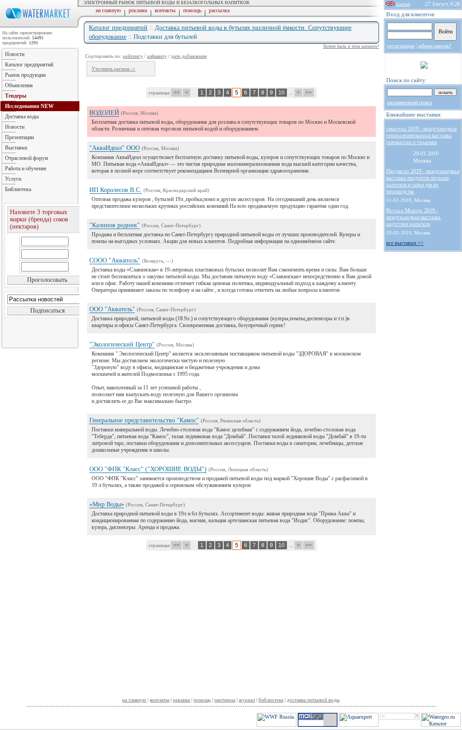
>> (308, 92)
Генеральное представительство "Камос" (144, 420)
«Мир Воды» (106, 504)
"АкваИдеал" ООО (114, 148)
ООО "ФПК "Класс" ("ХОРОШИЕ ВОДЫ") (148, 469)
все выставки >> (405, 243)
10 (281, 92)
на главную (108, 10)
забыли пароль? (434, 45)
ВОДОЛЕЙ (104, 112)
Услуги (13, 179)
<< (176, 92)
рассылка (219, 10)
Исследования (29, 106)
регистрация (400, 45)
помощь (192, 10)
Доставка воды (22, 116)
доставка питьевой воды (313, 699)
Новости (14, 54)
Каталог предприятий (118, 27)
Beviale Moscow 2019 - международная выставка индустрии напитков (413, 217)
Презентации (19, 137)
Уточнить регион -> (113, 68)
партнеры (224, 699)
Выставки (16, 148)
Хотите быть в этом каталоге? (351, 46)
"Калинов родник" (114, 225)
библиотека (271, 699)
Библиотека (18, 189)
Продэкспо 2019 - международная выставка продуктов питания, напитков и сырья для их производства (422, 181)
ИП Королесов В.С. (115, 190)
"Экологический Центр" (122, 344)
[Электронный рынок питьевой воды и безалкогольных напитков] (39, 26)
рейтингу (133, 56)
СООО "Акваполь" (114, 260)
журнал (247, 699)
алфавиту (157, 56)
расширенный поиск (409, 102)
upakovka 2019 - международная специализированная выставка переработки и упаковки (421, 135)
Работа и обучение (25, 168)
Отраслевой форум (26, 158)
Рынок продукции (25, 75)
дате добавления (189, 56)
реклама (138, 10)
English (403, 4)
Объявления (19, 85)
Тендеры (15, 96)
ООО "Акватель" (112, 309)
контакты (165, 10)
